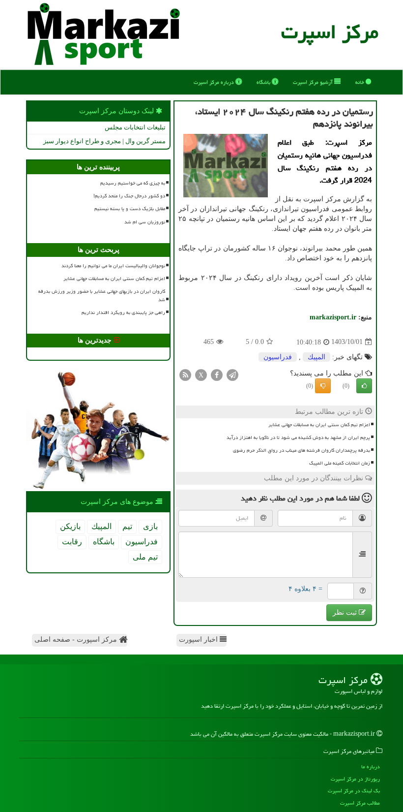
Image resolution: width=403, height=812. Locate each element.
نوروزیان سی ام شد (144, 222)
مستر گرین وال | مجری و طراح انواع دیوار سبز (104, 141)
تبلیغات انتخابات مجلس (135, 127)
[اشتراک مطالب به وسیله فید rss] (185, 374)
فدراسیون (277, 357)
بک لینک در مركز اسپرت (354, 790)
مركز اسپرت (329, 31)
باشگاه (264, 82)
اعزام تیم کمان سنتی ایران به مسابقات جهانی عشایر (319, 425)
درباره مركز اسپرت (214, 82)
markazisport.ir (333, 317)
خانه (360, 82)
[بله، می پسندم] (364, 385)
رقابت (72, 541)
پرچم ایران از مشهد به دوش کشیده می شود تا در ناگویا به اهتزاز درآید (298, 437)
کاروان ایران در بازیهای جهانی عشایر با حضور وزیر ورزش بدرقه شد (101, 295)
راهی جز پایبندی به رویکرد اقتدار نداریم (123, 312)
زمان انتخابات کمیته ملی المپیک (339, 463)
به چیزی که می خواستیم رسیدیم (132, 183)
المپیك (316, 357)
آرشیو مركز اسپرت (313, 82)
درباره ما (370, 766)
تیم (127, 526)
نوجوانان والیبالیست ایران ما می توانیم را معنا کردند (113, 266)
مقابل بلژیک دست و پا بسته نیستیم (129, 209)
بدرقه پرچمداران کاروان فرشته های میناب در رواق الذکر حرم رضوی (301, 450)
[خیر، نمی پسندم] (323, 385)
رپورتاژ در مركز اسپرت (355, 779)
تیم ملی (145, 557)
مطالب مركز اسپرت (360, 803)
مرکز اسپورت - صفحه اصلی (76, 639)
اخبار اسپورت (199, 639)
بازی (150, 526)
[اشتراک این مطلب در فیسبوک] (217, 374)
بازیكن (70, 526)
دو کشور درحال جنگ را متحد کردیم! (129, 196)
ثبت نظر (346, 612)
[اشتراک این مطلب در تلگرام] (232, 374)
